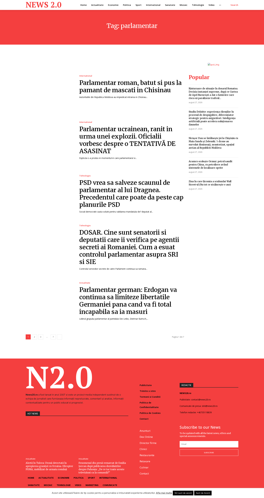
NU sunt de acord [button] (183, 493)
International (85, 76)
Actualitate (84, 283)
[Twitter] (196, 466)
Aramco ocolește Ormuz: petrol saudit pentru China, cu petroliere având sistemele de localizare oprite (210, 164)
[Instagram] (189, 466)
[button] (234, 5)
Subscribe (209, 452)
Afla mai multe (164, 492)
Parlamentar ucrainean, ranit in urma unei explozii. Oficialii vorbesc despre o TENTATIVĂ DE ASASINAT (127, 140)
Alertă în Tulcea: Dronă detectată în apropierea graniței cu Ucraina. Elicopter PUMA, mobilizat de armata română (49, 466)
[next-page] (59, 336)
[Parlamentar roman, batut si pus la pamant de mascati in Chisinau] (49, 86)
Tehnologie (85, 176)
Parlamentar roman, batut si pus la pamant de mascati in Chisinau (130, 86)
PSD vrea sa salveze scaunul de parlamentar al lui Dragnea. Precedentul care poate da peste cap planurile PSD (131, 194)
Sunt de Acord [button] (203, 493)
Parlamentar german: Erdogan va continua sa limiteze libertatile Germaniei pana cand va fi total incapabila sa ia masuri (128, 301)
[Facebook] (181, 466)
